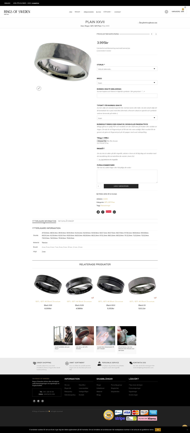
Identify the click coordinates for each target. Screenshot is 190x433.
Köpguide (107, 12)
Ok (158, 429)
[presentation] (29, 287)
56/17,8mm (120, 233)
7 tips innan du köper (136, 385)
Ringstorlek (115, 388)
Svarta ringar (133, 395)
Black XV (142, 305)
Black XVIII (79, 305)
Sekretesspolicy (70, 395)
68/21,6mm (111, 235)
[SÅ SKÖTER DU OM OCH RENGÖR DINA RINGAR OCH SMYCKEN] (126, 335)
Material (99, 391)
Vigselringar (133, 391)
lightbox (39, 88)
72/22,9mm (145, 235)
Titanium (45, 243)
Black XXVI (110, 305)
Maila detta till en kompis (108, 194)
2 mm (44, 252)
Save (109, 211)
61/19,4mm (54, 235)
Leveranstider (83, 388)
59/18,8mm (144, 233)
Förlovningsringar (135, 388)
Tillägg (103, 138)
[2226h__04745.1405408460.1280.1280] (62, 62)
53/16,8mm (95, 233)
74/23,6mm (54, 238)
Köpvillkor (82, 385)
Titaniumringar (105, 205)
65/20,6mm (87, 235)
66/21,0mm (95, 235)
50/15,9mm (70, 233)
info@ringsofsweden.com (145, 367)
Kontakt (118, 12)
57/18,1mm (128, 233)
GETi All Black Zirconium (50, 301)
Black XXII (48, 305)
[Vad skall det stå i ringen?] (84, 335)
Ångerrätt (68, 388)
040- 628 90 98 (48, 392)
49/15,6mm (62, 233)
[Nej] (187, 430)
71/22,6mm (137, 235)
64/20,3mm (78, 235)
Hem (70, 12)
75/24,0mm (62, 238)
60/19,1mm (45, 235)
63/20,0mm (70, 235)
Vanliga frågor (83, 391)
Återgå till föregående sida (148, 23)
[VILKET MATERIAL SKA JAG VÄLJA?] (63, 335)
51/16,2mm (78, 233)
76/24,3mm (70, 238)
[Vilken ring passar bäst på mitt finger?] (105, 335)
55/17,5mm (111, 233)
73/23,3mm (45, 238)
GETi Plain (98, 26)
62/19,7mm (62, 235)
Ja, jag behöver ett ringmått (108, 160)
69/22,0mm (120, 235)
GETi (91, 26)
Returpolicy (68, 391)
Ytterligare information (44, 221)
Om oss (67, 385)
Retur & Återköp (66, 221)
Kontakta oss (49, 394)
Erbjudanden (89, 12)
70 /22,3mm (128, 235)
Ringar (77, 12)
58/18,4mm (136, 233)
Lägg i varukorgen (121, 186)
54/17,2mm (103, 233)
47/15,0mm (45, 233)
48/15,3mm (54, 233)
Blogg (98, 12)
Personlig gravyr (116, 385)
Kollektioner (101, 388)
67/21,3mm (103, 235)
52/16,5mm (87, 233)
